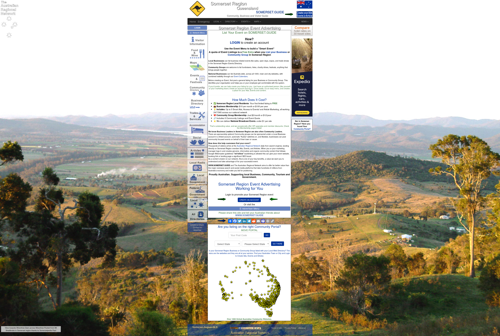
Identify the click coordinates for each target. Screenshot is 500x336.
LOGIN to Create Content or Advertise (197, 227)
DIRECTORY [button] (230, 21)
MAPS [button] (257, 21)
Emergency (204, 21)
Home (193, 21)
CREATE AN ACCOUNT (249, 200)
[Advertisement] (302, 172)
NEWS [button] (304, 21)
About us (302, 328)
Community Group (238, 54)
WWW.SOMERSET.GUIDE (249, 215)
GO (266, 235)
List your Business (276, 52)
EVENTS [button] (245, 21)
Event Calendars (241, 76)
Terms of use (276, 328)
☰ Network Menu (197, 32)
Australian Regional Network (248, 145)
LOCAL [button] (217, 21)
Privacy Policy (290, 328)
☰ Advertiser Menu (249, 208)
